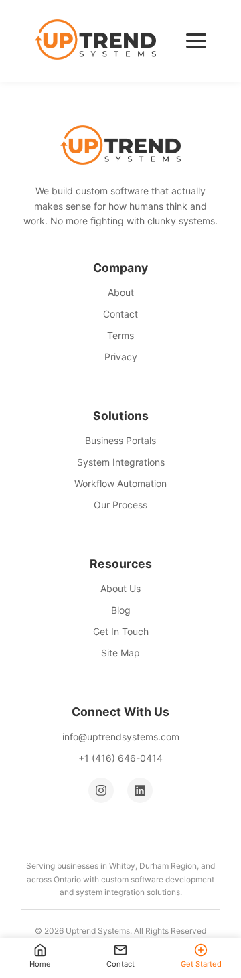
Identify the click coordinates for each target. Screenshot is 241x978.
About (121, 292)
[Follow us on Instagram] (101, 790)
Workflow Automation (120, 483)
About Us (120, 588)
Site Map (120, 652)
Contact (120, 314)
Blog (121, 610)
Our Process (120, 504)
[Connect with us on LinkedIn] (140, 790)
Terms (120, 335)
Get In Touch (121, 631)
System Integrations (121, 462)
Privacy (120, 356)
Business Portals (120, 440)
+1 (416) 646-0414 (120, 758)
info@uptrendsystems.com (120, 736)
